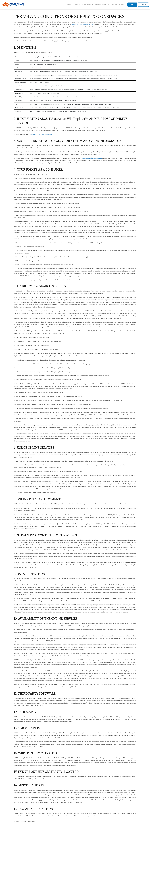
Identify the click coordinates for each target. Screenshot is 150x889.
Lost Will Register (118, 4)
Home (69, 4)
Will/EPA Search (87, 4)
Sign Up (143, 4)
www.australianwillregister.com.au (82, 24)
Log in (132, 4)
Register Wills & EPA (102, 4)
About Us (76, 4)
